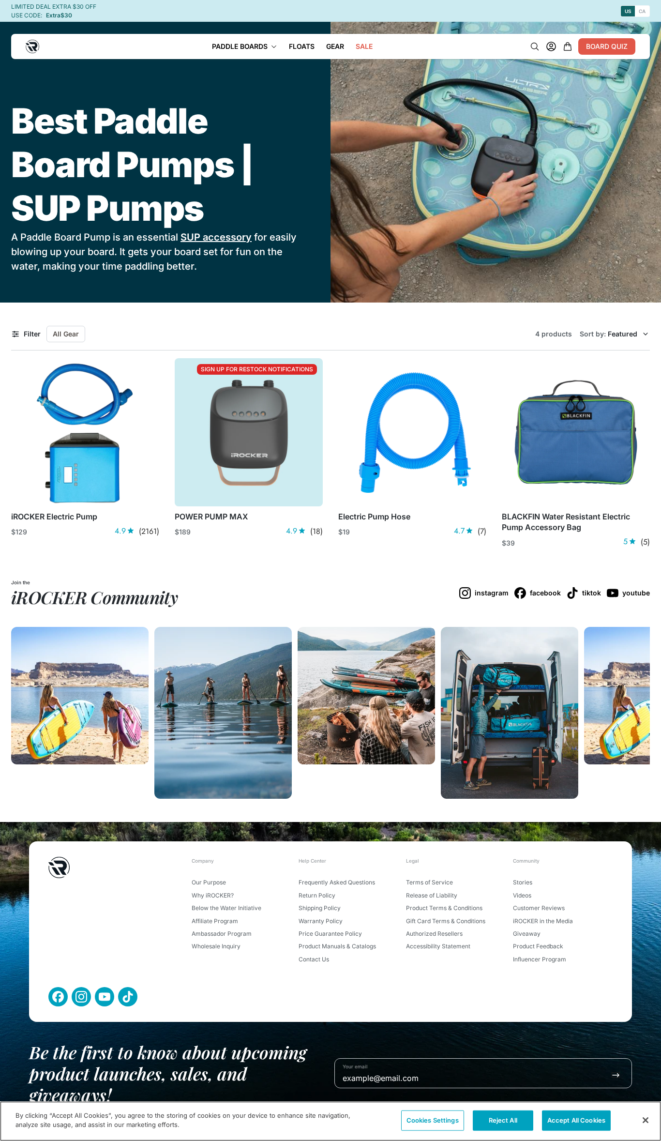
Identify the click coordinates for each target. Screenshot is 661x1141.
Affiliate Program (215, 921)
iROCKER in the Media (543, 921)
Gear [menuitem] (335, 46)
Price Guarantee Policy (330, 933)
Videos (522, 895)
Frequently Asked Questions (337, 882)
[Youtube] (104, 996)
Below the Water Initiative (226, 908)
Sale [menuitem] (364, 46)
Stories (522, 882)
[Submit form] (616, 1075)
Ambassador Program (222, 933)
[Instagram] (81, 996)
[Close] (645, 1120)
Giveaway (527, 933)
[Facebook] (58, 996)
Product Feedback (538, 946)
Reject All (503, 1120)
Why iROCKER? (213, 895)
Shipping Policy (320, 908)
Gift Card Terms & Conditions (445, 921)
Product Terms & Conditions (444, 908)
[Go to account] (551, 46)
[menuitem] (244, 46)
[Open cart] (567, 46)
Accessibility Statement (438, 946)
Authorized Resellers (434, 933)
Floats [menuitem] (302, 46)
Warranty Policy (321, 921)
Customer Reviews (539, 908)
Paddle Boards (240, 46)
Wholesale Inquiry (216, 946)
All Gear (66, 334)
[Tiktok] (127, 996)
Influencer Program (539, 959)
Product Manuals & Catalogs (337, 946)
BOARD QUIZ (607, 46)
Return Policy (317, 895)
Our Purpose (209, 882)
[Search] (535, 46)
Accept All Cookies (576, 1120)
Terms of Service (429, 882)
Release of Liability (431, 895)
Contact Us (314, 959)
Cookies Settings (432, 1120)
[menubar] (292, 46)
